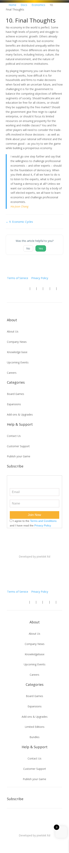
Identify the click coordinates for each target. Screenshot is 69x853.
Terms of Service (17, 278)
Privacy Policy (39, 278)
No (28, 248)
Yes (41, 248)
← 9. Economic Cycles (19, 222)
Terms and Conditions (43, 520)
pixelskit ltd (43, 556)
